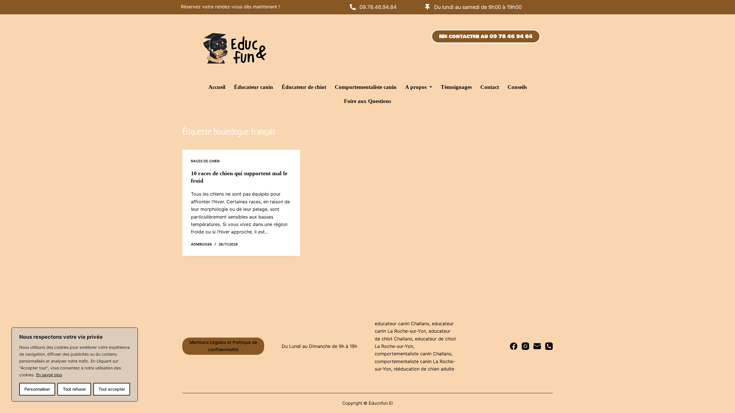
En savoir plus (49, 374)
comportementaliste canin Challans (413, 353)
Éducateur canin (253, 87)
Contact (489, 87)
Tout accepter (111, 389)
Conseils (517, 87)
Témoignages (456, 87)
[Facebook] (513, 346)
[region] (74, 365)
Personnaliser (37, 389)
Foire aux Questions (367, 101)
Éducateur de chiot (304, 87)
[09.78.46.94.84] (353, 7)
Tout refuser (74, 389)
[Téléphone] (549, 346)
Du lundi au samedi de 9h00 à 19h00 (478, 7)
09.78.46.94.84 (378, 7)
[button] (418, 87)
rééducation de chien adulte (424, 369)
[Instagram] (525, 346)
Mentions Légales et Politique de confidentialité (223, 346)
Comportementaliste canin (365, 87)
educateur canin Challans (402, 323)
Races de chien (205, 161)
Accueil (216, 87)
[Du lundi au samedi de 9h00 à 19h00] (427, 7)
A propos (416, 87)
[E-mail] (537, 346)
